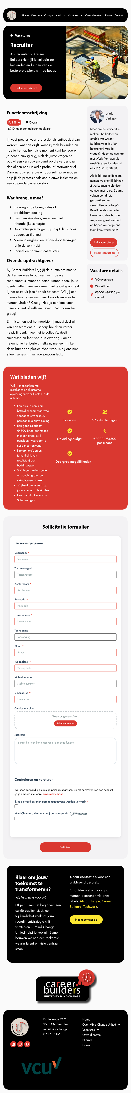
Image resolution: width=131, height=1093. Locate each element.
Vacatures (73, 15)
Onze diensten (93, 15)
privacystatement (52, 794)
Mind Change (90, 901)
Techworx (90, 906)
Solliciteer (65, 847)
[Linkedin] (13, 1044)
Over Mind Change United (46, 15)
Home (25, 15)
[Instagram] (20, 1044)
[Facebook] (27, 1044)
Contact (119, 15)
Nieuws (108, 15)
